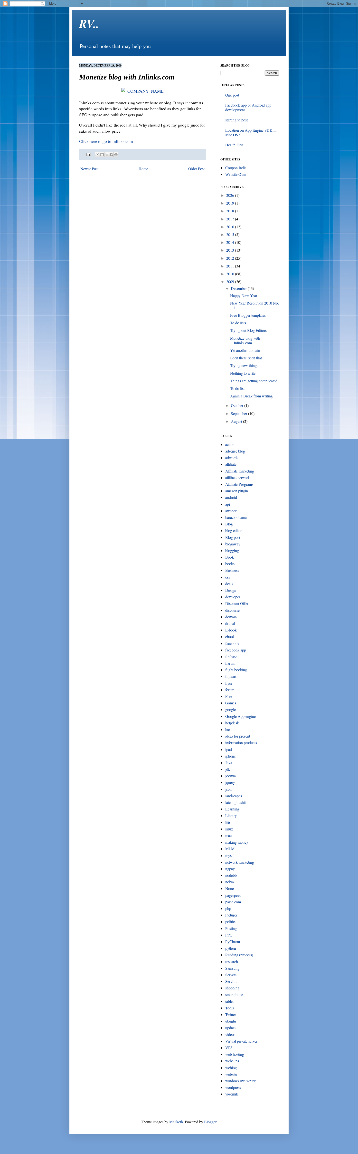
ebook (230, 636)
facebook (232, 643)
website (231, 1074)
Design (230, 590)
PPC (228, 934)
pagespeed (233, 895)
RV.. (89, 23)
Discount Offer (236, 603)
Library (231, 815)
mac (228, 835)
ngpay (230, 868)
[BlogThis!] (102, 154)
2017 (230, 218)
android (231, 497)
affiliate (230, 464)
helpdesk (232, 722)
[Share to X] (106, 154)
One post (232, 95)
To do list (237, 388)
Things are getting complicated (253, 380)
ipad (228, 749)
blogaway (232, 543)
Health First (234, 144)
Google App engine (240, 716)
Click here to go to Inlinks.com (106, 141)
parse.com (233, 901)
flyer (228, 683)
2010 (230, 273)
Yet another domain (245, 350)
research (231, 961)
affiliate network (237, 477)
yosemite (232, 1093)
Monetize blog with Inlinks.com (245, 340)
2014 (230, 242)
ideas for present (237, 736)
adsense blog (235, 451)
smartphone (234, 994)
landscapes (233, 795)
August (237, 421)
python (230, 948)
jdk (227, 769)
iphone (230, 756)
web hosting (234, 1054)
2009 (230, 281)
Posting (231, 928)
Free (228, 696)
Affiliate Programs (239, 484)
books (230, 563)
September (239, 413)
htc (227, 729)
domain (231, 616)
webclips (232, 1060)
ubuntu (230, 1021)
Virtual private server (241, 1041)
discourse (232, 610)
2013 (230, 250)
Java (228, 762)
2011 (230, 265)
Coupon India (235, 167)
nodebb (231, 875)
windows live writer (240, 1080)
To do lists (238, 322)
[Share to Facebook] (111, 154)
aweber (230, 510)
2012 (230, 258)
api (227, 504)
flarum (230, 663)
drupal (230, 623)
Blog (229, 523)
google (230, 709)
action (230, 444)
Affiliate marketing (239, 470)
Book (229, 557)
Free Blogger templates (248, 315)
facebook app (235, 649)
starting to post (236, 119)
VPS (229, 1047)
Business (232, 570)
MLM (230, 848)
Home (143, 168)
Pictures (231, 914)
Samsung (232, 968)
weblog (231, 1067)
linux (229, 828)
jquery (230, 782)
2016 (230, 226)
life (227, 822)
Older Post (196, 168)
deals (229, 583)
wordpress (233, 1087)
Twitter (230, 1014)
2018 (230, 210)
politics (230, 921)
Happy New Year (243, 295)
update (230, 1027)
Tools (229, 1007)
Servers (230, 974)
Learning (232, 808)
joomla (230, 775)
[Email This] (97, 154)
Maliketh (176, 1121)
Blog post (232, 537)
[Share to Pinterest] (115, 154)
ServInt (230, 981)
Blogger (210, 1121)
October (237, 405)
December (239, 288)
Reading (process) (239, 954)
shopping (232, 987)
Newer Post (89, 168)
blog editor (233, 530)
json (228, 789)
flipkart (230, 676)
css (227, 577)
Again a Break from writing (251, 395)
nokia (229, 881)
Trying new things (244, 365)
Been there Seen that (246, 357)
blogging (232, 550)
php (228, 908)
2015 (230, 234)
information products (241, 742)
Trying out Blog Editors (248, 330)
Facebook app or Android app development (248, 107)
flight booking (236, 669)
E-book (231, 629)
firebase (231, 656)
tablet (229, 1001)
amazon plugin (236, 490)
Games (230, 702)
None (229, 888)
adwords (231, 457)
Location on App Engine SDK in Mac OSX (250, 132)
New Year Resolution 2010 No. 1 (254, 305)
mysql (230, 855)
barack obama (236, 517)
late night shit (235, 802)
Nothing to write (242, 373)
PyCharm (232, 941)
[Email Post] (88, 154)
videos (230, 1034)
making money (236, 842)
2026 (230, 195)
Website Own (235, 174)
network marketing (239, 862)
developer (232, 596)
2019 (230, 203)
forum (229, 689)
